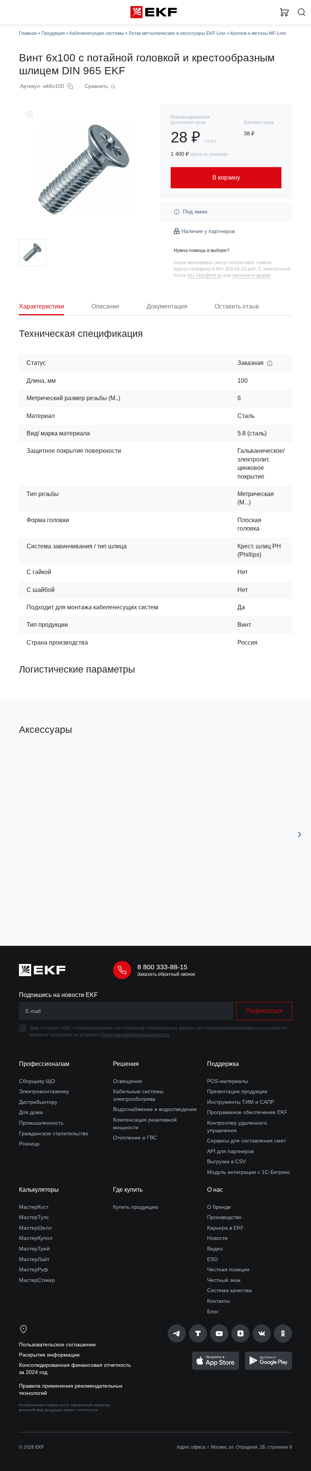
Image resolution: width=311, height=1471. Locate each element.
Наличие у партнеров (208, 231)
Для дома (31, 1112)
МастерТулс (34, 1217)
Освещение (127, 1081)
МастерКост (34, 1207)
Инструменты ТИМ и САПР (240, 1102)
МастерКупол (35, 1238)
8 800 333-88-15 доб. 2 (236, 269)
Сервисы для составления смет (246, 1141)
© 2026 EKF (31, 1447)
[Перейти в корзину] (284, 12)
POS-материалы (227, 1081)
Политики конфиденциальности (135, 1035)
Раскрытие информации (49, 1355)
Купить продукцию (136, 1207)
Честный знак (223, 1280)
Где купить (128, 1189)
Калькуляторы (39, 1189)
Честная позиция (228, 1269)
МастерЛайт (34, 1259)
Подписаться (264, 1011)
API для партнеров (230, 1151)
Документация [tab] (167, 306)
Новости (217, 1238)
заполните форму (251, 275)
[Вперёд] (299, 834)
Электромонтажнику (44, 1091)
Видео (215, 1249)
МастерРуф (33, 1269)
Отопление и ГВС (135, 1138)
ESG (212, 1259)
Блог (212, 1311)
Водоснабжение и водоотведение (155, 1109)
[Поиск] (301, 12)
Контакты (218, 1301)
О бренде (219, 1207)
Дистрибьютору (38, 1102)
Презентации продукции (237, 1091)
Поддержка (223, 1064)
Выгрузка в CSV (226, 1161)
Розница (29, 1144)
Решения (126, 1064)
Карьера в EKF (225, 1228)
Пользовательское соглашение (57, 1344)
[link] (177, 1333)
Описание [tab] (105, 306)
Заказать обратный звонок (166, 974)
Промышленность (41, 1123)
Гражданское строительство (53, 1133)
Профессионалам (44, 1064)
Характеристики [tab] (41, 306)
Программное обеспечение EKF (247, 1112)
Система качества (229, 1290)
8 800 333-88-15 (162, 967)
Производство (224, 1217)
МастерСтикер (37, 1280)
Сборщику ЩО (37, 1081)
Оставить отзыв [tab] (237, 306)
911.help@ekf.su (204, 275)
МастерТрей (34, 1249)
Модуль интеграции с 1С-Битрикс (248, 1172)
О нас (215, 1189)
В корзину (82, 906)
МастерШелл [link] (35, 1228)
